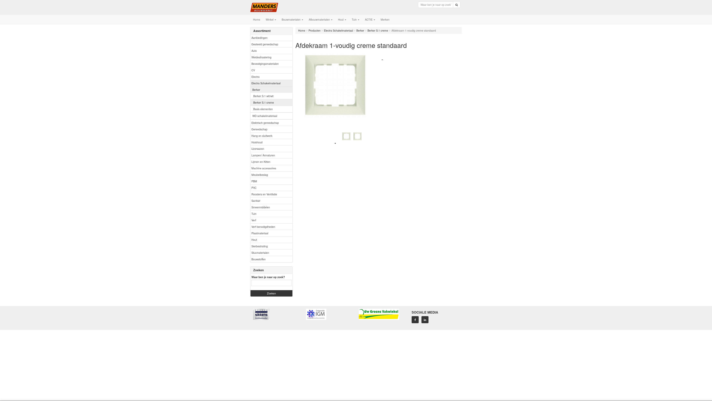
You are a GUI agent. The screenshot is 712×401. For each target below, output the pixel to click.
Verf (253, 220)
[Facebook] (415, 319)
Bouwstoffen (258, 259)
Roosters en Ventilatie (264, 194)
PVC (253, 188)
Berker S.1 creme (263, 102)
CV (253, 70)
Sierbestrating (259, 246)
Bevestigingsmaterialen (265, 64)
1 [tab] (335, 143)
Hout (254, 240)
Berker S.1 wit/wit (263, 96)
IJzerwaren (257, 149)
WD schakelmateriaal (264, 116)
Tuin (253, 214)
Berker (256, 90)
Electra (255, 77)
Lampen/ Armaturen (263, 155)
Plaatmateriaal (259, 233)
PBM (254, 181)
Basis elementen (263, 109)
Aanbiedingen (259, 38)
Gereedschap (259, 129)
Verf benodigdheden (263, 227)
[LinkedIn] (424, 319)
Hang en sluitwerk (261, 136)
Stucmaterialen (260, 253)
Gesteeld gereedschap (264, 44)
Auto (254, 51)
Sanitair (255, 201)
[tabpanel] (346, 136)
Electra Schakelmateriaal (266, 83)
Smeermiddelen (260, 207)
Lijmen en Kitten (260, 162)
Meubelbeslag (259, 175)
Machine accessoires (263, 168)
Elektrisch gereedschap (265, 123)
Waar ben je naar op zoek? (268, 277)
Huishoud (257, 142)
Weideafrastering (261, 57)
